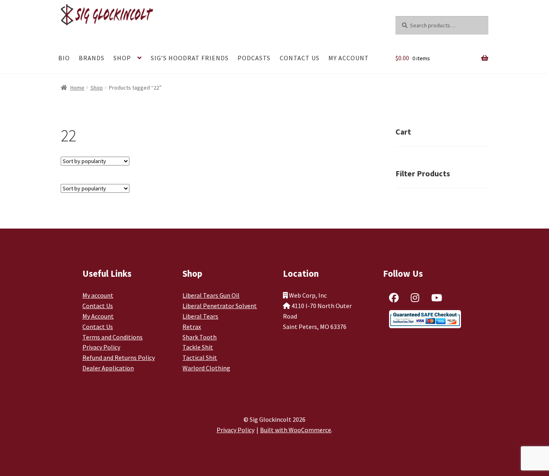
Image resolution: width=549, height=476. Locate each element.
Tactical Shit (199, 357)
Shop (122, 58)
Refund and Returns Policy (118, 357)
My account (97, 295)
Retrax (191, 327)
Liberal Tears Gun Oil (211, 295)
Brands (91, 58)
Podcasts (254, 58)
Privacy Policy (101, 347)
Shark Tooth (199, 337)
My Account (348, 58)
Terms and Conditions (112, 337)
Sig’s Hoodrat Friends (190, 58)
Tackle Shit (197, 347)
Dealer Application (108, 368)
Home (77, 87)
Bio (64, 58)
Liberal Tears (200, 316)
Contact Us (300, 58)
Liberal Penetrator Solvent (219, 306)
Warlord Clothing (206, 368)
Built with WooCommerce (295, 430)
